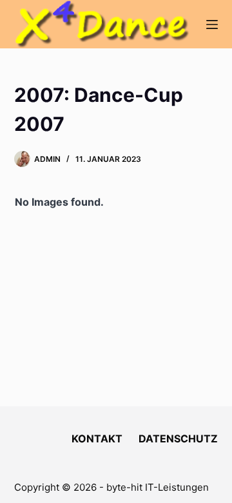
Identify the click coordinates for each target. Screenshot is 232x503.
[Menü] (212, 24)
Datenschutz (178, 438)
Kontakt (97, 438)
